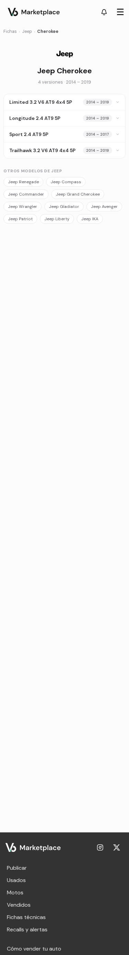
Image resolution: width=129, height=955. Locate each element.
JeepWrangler (22, 206)
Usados (16, 880)
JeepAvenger (104, 206)
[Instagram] (100, 847)
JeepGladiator (64, 206)
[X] (116, 847)
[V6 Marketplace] (33, 847)
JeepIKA (89, 219)
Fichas (10, 31)
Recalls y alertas (27, 929)
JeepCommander (26, 194)
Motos (15, 892)
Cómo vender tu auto (34, 948)
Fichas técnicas (26, 917)
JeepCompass (66, 182)
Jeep (27, 31)
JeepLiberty (56, 219)
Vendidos (19, 904)
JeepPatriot (20, 219)
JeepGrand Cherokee (78, 194)
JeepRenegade (23, 182)
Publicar (17, 867)
